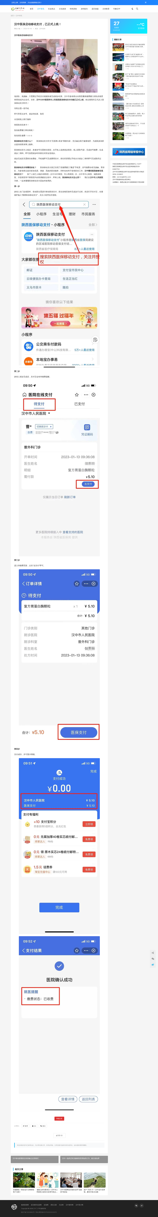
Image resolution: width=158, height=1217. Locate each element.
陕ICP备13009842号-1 (28, 1212)
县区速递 (95, 9)
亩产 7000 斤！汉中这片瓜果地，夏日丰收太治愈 (94, 1191)
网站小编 (17, 28)
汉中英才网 (79, 1205)
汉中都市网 (69, 1205)
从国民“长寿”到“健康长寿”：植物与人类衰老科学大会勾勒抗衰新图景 (135, 55)
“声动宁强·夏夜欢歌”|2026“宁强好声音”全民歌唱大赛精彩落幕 (135, 85)
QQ (35, 1126)
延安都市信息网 (36, 1205)
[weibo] (142, 1206)
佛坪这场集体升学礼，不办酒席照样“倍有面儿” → (135, 124)
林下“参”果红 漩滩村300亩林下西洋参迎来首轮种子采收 (135, 75)
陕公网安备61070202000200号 (46, 1212)
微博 (26, 1126)
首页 (31, 9)
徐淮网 (46, 1205)
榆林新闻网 (25, 1205)
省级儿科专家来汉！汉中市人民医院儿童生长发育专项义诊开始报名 (47, 1191)
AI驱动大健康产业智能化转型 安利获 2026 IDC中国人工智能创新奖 (135, 65)
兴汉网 (61, 1205)
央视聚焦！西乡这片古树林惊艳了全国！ (23, 1191)
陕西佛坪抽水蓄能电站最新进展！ (135, 95)
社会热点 (51, 9)
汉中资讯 (40, 9)
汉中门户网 (36, 1208)
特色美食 (73, 9)
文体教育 (105, 9)
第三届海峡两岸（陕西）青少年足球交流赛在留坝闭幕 (135, 114)
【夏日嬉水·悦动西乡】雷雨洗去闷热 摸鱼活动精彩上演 (134, 105)
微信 (43, 1126)
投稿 (143, 9)
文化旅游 (62, 9)
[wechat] (136, 1206)
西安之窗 (54, 1205)
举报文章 (59, 1118)
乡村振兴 (84, 9)
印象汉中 (116, 9)
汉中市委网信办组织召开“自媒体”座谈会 (71, 1191)
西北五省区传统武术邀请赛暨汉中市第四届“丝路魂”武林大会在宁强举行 (135, 45)
